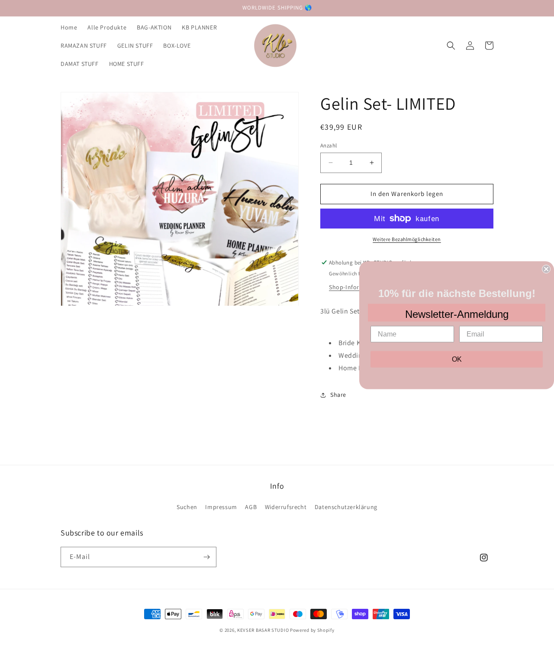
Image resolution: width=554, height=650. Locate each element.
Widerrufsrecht (285, 507)
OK (457, 359)
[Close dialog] (546, 269)
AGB (251, 507)
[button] (451, 45)
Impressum (221, 507)
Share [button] (338, 394)
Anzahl (328, 145)
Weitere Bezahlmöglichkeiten (407, 239)
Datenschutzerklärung (346, 507)
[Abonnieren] (206, 557)
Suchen (187, 507)
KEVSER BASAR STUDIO (263, 630)
